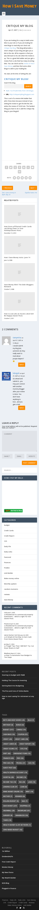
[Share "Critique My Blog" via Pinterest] (19, 167)
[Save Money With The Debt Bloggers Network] (19, 272)
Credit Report (9, 536)
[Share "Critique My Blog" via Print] (19, 172)
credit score (10, 749)
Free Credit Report (9, 862)
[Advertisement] (19, 132)
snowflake (24, 811)
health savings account (15, 772)
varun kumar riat (10, 635)
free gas (8, 763)
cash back (9, 734)
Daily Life (13, 900)
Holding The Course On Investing (14, 680)
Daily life (7, 546)
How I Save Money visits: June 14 (17, 257)
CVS (5, 541)
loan (23, 787)
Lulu (5, 612)
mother (7, 796)
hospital (8, 777)
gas (31, 763)
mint (29, 791)
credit (7, 739)
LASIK (31, 782)
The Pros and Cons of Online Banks (15, 691)
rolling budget (11, 801)
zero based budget (12, 830)
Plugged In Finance (9, 888)
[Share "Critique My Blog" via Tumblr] (15, 167)
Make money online (11, 578)
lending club (10, 787)
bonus (20, 725)
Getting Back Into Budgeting (13, 686)
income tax (9, 782)
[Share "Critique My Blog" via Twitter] (11, 167)
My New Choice (7, 872)
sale (24, 801)
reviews (7, 594)
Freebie (7, 568)
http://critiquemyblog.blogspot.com (22, 94)
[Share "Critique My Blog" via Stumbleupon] (28, 167)
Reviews (32, 903)
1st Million (6, 851)
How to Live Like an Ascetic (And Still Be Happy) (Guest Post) (19, 315)
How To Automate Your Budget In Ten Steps (18, 656)
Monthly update (10, 584)
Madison (7, 653)
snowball (9, 811)
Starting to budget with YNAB (13, 675)
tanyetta (17, 337)
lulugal (16, 373)
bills (31, 720)
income (21, 777)
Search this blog (9, 83)
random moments (11, 589)
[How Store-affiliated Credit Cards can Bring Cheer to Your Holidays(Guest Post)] (19, 214)
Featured (7, 557)
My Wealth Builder (9, 878)
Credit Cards (9, 530)
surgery (7, 815)
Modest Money (7, 867)
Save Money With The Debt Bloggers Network (18, 286)
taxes (7, 820)
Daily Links (8, 552)
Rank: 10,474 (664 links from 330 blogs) (19, 91)
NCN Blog (5, 883)
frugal (20, 763)
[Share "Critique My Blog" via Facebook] (6, 167)
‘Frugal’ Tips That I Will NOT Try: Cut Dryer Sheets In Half (19, 647)
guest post (9, 768)
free (20, 758)
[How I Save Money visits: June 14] (19, 245)
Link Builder (8, 573)
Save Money (8, 600)
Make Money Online (15, 905)
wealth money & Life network (17, 825)
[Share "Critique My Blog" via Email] (32, 167)
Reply (22, 365)
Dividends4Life (7, 856)
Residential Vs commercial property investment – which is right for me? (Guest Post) (18, 616)
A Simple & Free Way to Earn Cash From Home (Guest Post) (18, 638)
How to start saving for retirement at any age (18, 697)
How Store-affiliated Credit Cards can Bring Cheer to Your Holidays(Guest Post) (18, 228)
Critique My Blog (10, 48)
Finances (7, 562)
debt (6, 753)
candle (21, 730)
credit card (21, 739)
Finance (7, 624)
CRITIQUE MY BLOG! (16, 79)
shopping (25, 806)
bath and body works (14, 720)
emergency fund (22, 753)
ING (22, 782)
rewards (20, 796)
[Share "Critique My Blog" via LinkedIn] (24, 167)
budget (7, 525)
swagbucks (21, 815)
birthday (8, 725)
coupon (22, 734)
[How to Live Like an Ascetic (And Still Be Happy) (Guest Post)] (19, 301)
